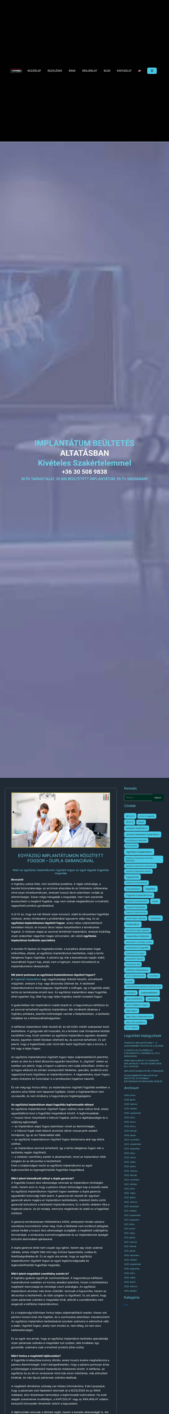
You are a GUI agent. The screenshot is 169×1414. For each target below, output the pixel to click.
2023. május (130, 1162)
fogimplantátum (133, 889)
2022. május (129, 1193)
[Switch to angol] (139, 70)
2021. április (129, 1237)
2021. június (129, 1228)
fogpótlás (150, 888)
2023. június (130, 1157)
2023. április (130, 1166)
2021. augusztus (131, 1219)
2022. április (130, 1197)
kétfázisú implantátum (137, 970)
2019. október (130, 1291)
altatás (141, 822)
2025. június (130, 1122)
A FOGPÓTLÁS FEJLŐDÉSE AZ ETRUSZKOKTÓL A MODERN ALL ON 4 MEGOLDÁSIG (142, 1053)
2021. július (129, 1224)
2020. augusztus (132, 1268)
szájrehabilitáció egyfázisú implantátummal (143, 987)
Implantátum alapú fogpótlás (137, 930)
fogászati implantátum (27, 979)
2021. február (130, 1246)
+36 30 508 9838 (84, 471)
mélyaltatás (153, 976)
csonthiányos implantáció (136, 840)
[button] (152, 71)
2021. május (129, 1233)
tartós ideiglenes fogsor (137, 1005)
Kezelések (55, 70)
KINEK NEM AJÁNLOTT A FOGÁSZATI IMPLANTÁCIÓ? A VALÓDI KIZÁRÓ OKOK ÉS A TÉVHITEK (142, 1063)
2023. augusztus (132, 1148)
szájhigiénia (131, 993)
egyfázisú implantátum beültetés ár (140, 866)
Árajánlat (89, 70)
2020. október (130, 1260)
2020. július (129, 1273)
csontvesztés (131, 846)
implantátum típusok (134, 959)
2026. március (130, 1104)
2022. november (131, 1179)
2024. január (130, 1135)
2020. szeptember (132, 1264)
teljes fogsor (131, 1011)
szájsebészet (152, 999)
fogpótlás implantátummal (139, 895)
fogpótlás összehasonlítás (136, 901)
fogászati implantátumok (136, 912)
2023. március (130, 1171)
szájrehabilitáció (149, 992)
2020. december (131, 1255)
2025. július (129, 1117)
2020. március (130, 1286)
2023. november (132, 1139)
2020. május (129, 1277)
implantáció (155, 918)
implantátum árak (133, 964)
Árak (72, 70)
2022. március (130, 1202)
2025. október (130, 1108)
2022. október (130, 1184)
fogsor (155, 901)
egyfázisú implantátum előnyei (138, 871)
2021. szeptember (132, 1215)
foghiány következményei (136, 883)
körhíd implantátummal (135, 976)
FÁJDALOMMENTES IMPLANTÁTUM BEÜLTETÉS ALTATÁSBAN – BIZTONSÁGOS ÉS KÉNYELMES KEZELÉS (143, 1078)
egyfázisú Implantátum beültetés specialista (139, 859)
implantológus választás (135, 918)
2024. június (130, 1126)
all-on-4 (130, 816)
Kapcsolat (124, 70)
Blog (107, 70)
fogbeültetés (132, 877)
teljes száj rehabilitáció (135, 1022)
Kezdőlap (34, 70)
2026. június (129, 1095)
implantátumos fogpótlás (137, 948)
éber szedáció (132, 1028)
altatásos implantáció (136, 828)
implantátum (132, 924)
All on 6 (129, 822)
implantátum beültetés (137, 936)
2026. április (129, 1099)
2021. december (131, 1206)
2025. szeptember (132, 1113)
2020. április (130, 1282)
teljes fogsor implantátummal (139, 1016)
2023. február (130, 1175)
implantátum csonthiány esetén (139, 942)
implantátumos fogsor (135, 953)
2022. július (129, 1188)
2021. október (130, 1211)
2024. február (130, 1131)
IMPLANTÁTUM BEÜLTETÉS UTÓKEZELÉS (143, 1071)
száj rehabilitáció (134, 999)
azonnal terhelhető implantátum (142, 834)
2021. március (130, 1242)
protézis (129, 981)
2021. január (129, 1251)
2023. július (129, 1153)
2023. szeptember (132, 1144)
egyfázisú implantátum (139, 851)
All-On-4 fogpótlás (147, 816)
